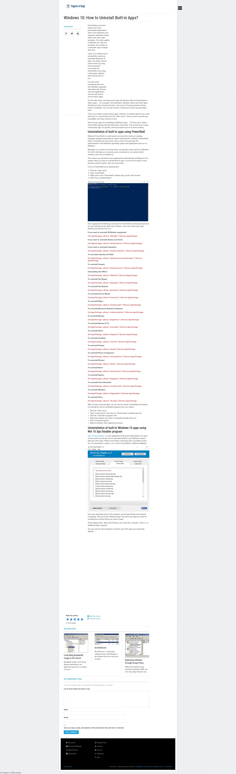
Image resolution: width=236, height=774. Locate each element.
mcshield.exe (100, 647)
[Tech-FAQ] (75, 6)
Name (66, 710)
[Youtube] (78, 33)
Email (66, 717)
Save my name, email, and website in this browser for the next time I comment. (94, 728)
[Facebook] (66, 33)
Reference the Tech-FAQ (144, 766)
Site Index (168, 766)
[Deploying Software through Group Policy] (137, 645)
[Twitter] (72, 33)
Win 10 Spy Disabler (96, 436)
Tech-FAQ (69, 766)
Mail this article (94, 616)
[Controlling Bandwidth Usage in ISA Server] (76, 643)
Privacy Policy (159, 766)
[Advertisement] (108, 11)
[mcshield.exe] (107, 639)
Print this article (95, 619)
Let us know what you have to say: (77, 689)
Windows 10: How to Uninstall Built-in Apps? (101, 17)
